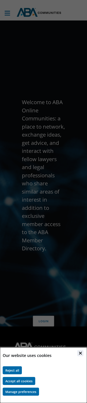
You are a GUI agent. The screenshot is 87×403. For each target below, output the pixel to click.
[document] (43, 375)
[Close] (80, 353)
